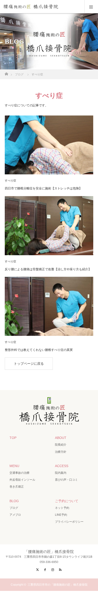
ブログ (14, 508)
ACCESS (61, 466)
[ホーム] (6, 72)
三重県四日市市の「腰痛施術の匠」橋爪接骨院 (58, 584)
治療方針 (60, 451)
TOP (13, 438)
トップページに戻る (29, 363)
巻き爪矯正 (17, 486)
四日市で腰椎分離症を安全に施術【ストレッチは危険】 (43, 188)
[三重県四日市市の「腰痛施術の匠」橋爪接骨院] (49, 422)
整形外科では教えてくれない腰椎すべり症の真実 (39, 350)
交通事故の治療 (19, 472)
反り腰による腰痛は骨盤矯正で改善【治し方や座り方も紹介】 (48, 269)
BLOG (14, 501)
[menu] (91, 6)
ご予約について (66, 501)
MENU (14, 466)
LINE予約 (61, 514)
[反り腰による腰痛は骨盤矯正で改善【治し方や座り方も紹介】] (49, 225)
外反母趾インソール (22, 479)
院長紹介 (60, 444)
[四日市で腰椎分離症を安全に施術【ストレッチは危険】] (49, 145)
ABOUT (60, 438)
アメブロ (15, 514)
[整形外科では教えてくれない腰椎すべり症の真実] (49, 306)
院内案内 (60, 472)
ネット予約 (62, 508)
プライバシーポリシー (69, 521)
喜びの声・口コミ (66, 479)
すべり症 (10, 180)
